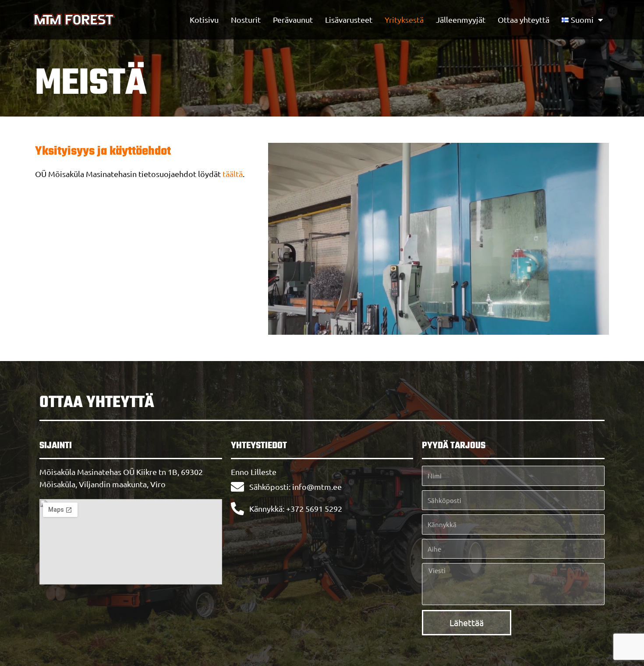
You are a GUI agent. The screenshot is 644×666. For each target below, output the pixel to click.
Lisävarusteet (348, 19)
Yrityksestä (404, 19)
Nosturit (246, 19)
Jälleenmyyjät (460, 19)
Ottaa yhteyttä (523, 19)
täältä (233, 173)
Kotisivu (204, 19)
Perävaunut (293, 19)
